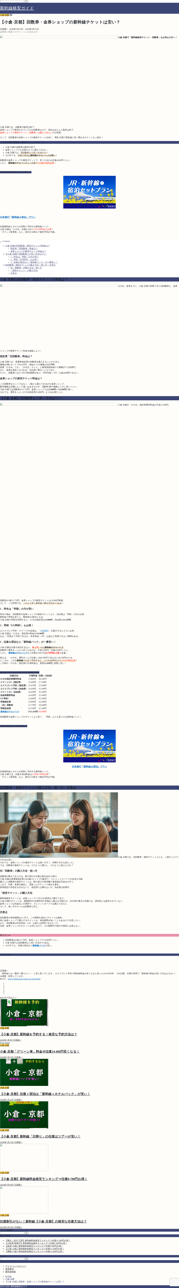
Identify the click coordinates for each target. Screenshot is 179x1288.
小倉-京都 (4, 15)
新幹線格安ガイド (17, 8)
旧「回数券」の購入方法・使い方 (26, 268)
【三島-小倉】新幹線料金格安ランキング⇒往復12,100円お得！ (34, 1249)
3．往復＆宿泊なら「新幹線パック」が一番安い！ (34, 262)
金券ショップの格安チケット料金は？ (28, 251)
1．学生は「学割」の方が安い (24, 257)
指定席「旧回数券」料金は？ (24, 248)
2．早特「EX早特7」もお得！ (24, 259)
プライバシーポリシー (15, 1266)
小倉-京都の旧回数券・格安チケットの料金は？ (27, 246)
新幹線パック (39, 945)
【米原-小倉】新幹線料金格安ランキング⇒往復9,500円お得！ (34, 1246)
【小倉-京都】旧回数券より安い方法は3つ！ (26, 254)
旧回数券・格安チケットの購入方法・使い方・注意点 (30, 265)
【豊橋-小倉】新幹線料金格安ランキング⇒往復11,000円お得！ (34, 1251)
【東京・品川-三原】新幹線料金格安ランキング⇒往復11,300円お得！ (37, 1240)
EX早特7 (45, 631)
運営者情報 (10, 1272)
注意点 (13, 273)
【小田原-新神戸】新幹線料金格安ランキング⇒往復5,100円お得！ (36, 1243)
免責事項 (9, 1269)
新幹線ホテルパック (18, 653)
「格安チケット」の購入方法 (24, 270)
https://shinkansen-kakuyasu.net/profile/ (24, 979)
